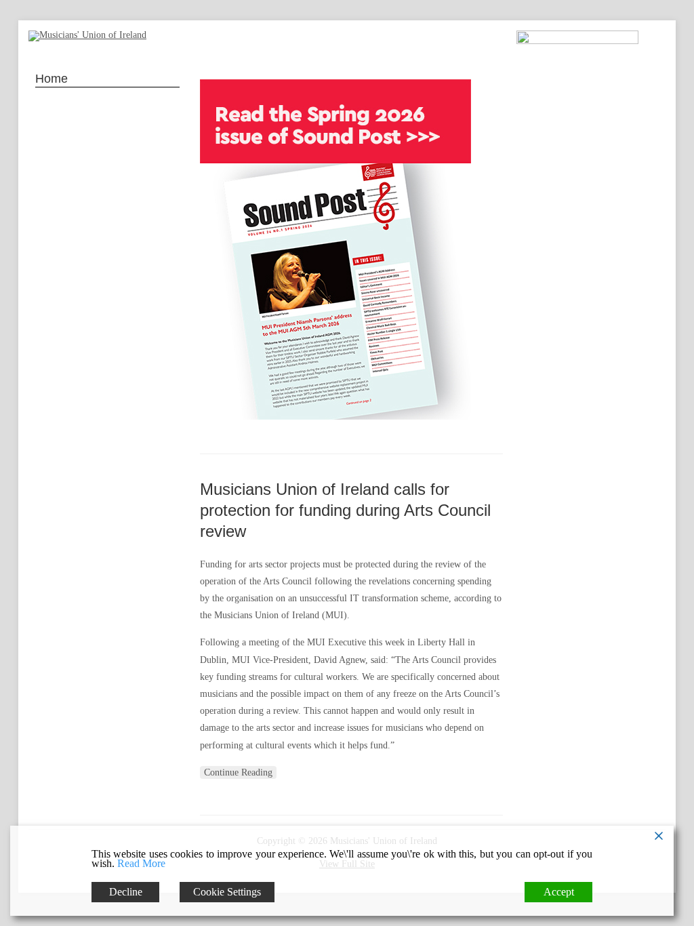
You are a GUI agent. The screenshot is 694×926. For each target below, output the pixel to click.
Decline (125, 892)
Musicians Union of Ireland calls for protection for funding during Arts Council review (345, 510)
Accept (559, 892)
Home (51, 78)
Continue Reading (238, 772)
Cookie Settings (227, 892)
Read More (141, 863)
